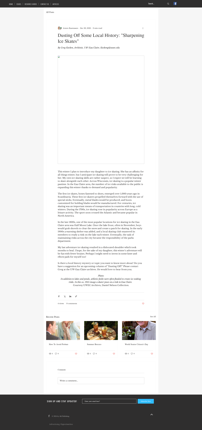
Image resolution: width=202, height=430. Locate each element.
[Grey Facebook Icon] (48, 415)
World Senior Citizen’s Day (136, 344)
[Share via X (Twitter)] (64, 296)
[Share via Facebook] (59, 296)
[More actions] (142, 28)
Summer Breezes (94, 344)
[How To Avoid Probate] (63, 330)
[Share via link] (76, 296)
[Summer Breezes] (101, 330)
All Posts (50, 12)
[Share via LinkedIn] (70, 296)
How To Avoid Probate (58, 344)
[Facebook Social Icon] (175, 3)
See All (153, 317)
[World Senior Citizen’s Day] (139, 330)
